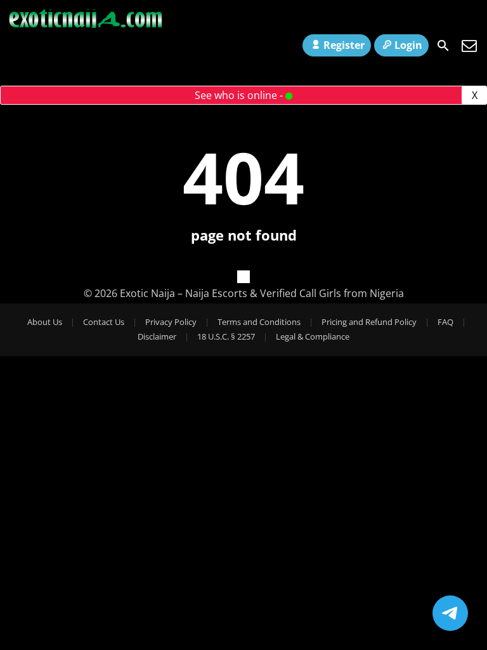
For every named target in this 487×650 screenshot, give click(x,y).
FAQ (445, 322)
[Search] (443, 45)
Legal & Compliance (312, 336)
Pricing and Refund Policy (369, 322)
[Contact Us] (469, 45)
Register (344, 45)
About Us (44, 322)
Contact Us (103, 322)
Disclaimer (157, 336)
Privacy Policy (171, 322)
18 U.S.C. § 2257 (226, 336)
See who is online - (240, 95)
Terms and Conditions (259, 322)
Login (408, 45)
